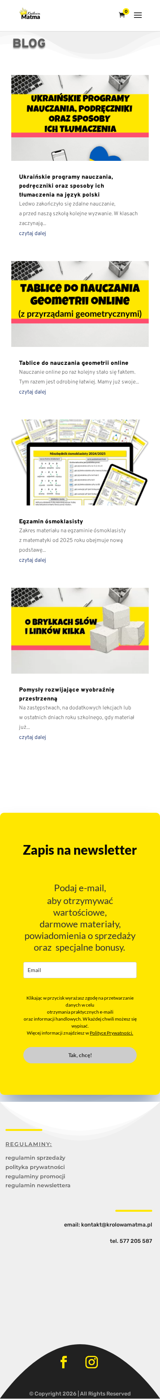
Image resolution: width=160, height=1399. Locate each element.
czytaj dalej (32, 233)
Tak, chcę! (80, 1055)
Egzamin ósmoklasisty (51, 522)
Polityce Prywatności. (111, 1033)
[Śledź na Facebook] (63, 1362)
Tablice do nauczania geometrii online (74, 363)
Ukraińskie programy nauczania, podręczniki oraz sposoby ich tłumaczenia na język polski (66, 186)
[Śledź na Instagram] (91, 1362)
